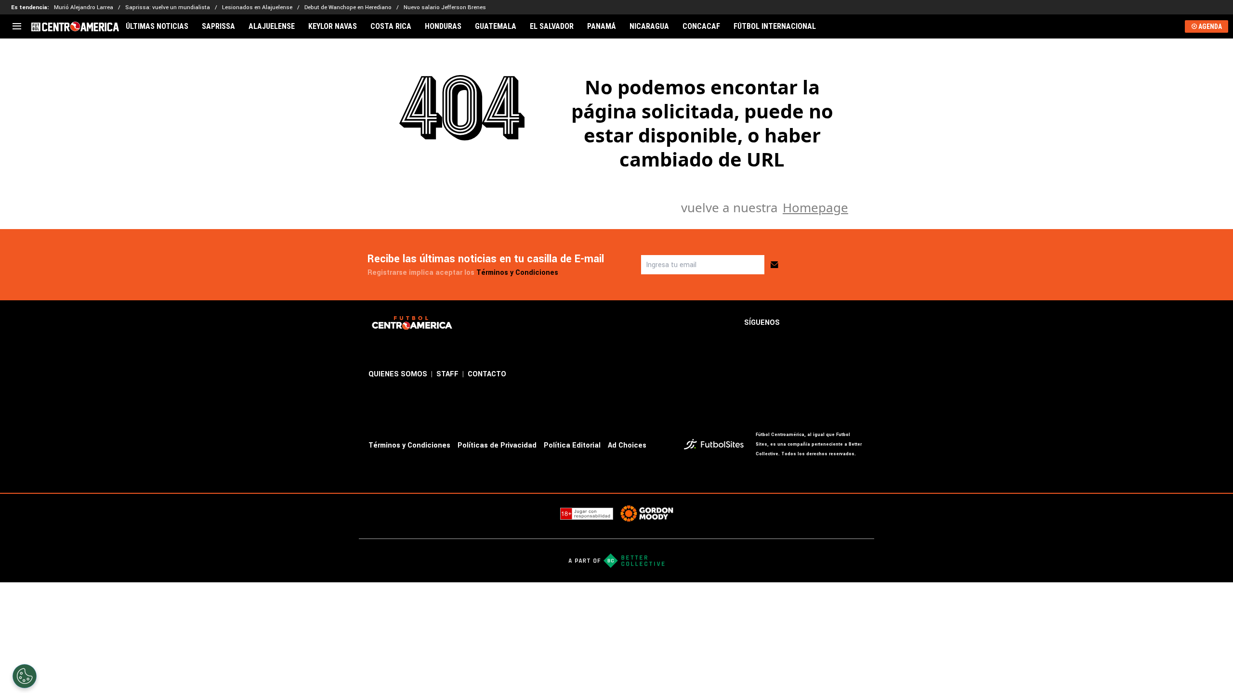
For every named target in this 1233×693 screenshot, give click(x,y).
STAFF (447, 374)
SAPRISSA (218, 26)
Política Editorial (572, 445)
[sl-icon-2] (816, 323)
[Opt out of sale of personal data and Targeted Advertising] (25, 676)
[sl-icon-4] (859, 323)
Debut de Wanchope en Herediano (348, 7)
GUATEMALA (495, 26)
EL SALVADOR (552, 26)
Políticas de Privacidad (497, 445)
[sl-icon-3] (837, 323)
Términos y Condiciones (517, 273)
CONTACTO (487, 374)
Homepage (815, 207)
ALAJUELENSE (272, 26)
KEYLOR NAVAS (332, 26)
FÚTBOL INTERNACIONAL (775, 26)
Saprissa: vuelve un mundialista (167, 7)
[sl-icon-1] (795, 323)
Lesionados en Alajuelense (257, 7)
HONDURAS (443, 26)
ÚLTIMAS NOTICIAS (157, 26)
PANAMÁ (601, 26)
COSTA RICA (390, 26)
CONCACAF (701, 26)
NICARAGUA (649, 26)
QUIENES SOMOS (397, 374)
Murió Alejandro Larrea (83, 7)
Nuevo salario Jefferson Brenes (445, 7)
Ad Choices (627, 445)
